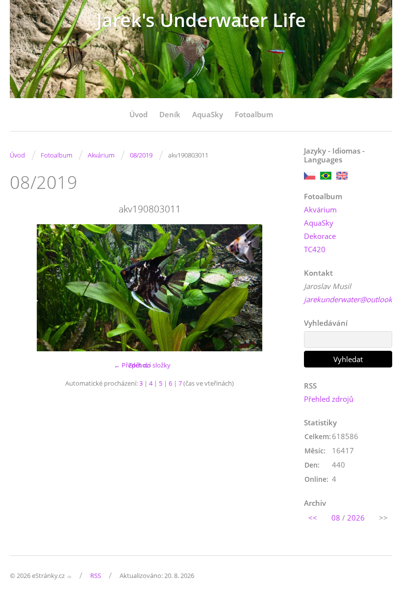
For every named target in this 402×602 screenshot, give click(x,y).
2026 (356, 518)
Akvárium (101, 155)
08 (335, 518)
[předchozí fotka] (26, 287)
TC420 (315, 249)
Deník (169, 114)
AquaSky (207, 114)
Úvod (138, 114)
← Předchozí (132, 365)
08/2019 (141, 155)
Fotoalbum (254, 114)
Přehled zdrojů (328, 399)
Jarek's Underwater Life (201, 19)
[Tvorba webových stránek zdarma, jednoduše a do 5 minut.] (69, 576)
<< (312, 518)
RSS (95, 575)
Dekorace (320, 236)
